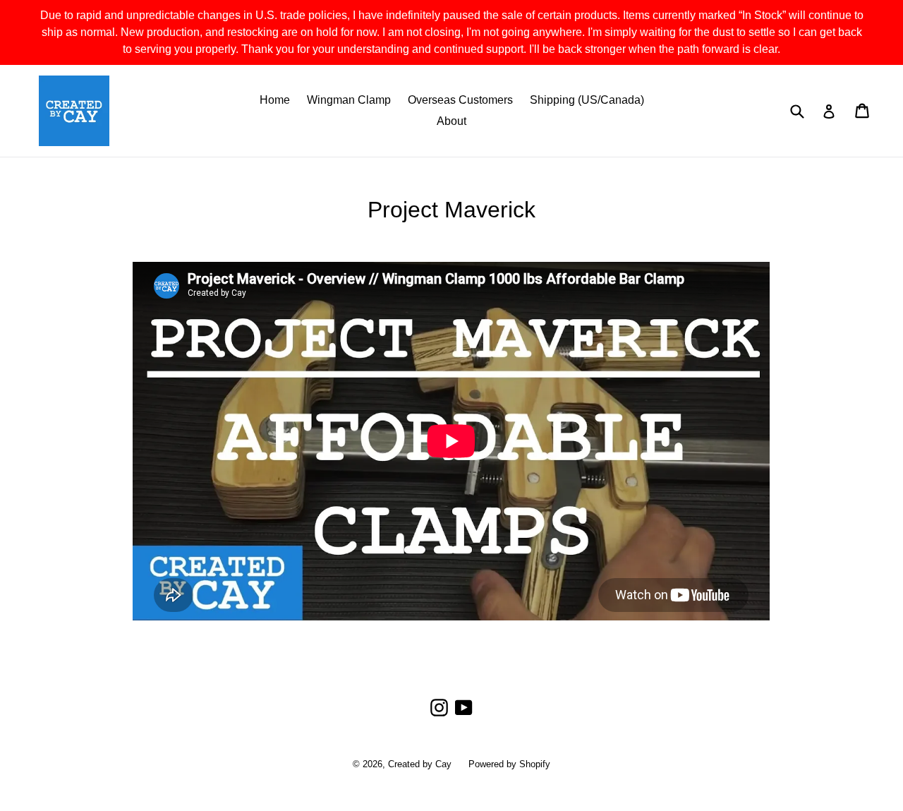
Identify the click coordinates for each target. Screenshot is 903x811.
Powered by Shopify (509, 764)
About (451, 121)
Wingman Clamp (349, 100)
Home (275, 100)
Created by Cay (420, 764)
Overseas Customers (460, 100)
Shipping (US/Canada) (587, 100)
